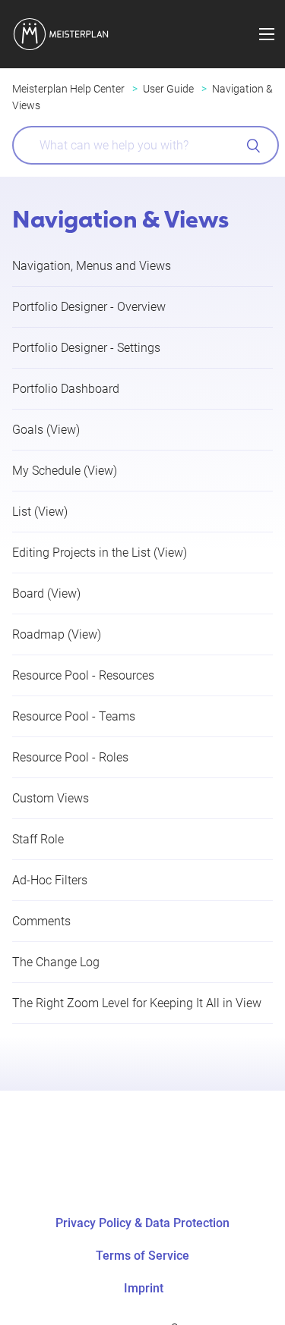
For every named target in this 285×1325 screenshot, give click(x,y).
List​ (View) (40, 511)
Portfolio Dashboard (65, 388)
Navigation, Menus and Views (91, 266)
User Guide (168, 89)
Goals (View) (46, 429)
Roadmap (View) (56, 634)
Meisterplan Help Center (68, 89)
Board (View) (46, 593)
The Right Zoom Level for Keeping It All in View (136, 1003)
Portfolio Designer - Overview (89, 307)
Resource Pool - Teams (73, 716)
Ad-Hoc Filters (49, 880)
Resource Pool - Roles (70, 757)
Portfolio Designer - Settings (86, 348)
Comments (41, 921)
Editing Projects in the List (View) (99, 552)
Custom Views (50, 798)
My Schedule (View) (64, 470)
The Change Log (56, 962)
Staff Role (38, 839)
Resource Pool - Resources (83, 675)
